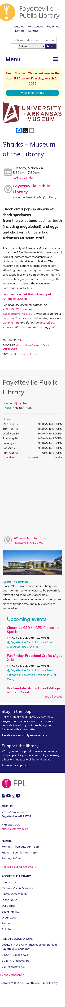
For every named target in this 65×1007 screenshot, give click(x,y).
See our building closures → (19, 866)
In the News (9, 899)
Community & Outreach (29, 345)
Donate (20, 30)
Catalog (19, 26)
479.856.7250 (12, 309)
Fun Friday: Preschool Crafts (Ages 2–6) (34, 658)
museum (23, 354)
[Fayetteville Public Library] (30, 12)
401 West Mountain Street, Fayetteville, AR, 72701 (31, 540)
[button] (55, 59)
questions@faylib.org (16, 313)
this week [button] (32, 457)
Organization (10, 917)
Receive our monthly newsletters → (26, 735)
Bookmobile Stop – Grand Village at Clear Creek (33, 690)
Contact (33, 30)
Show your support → (16, 765)
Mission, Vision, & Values (17, 888)
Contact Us (9, 882)
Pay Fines (52, 26)
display (33, 354)
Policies (7, 929)
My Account (35, 26)
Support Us (9, 923)
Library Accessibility (15, 894)
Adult (20, 340)
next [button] (57, 457)
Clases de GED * (33, 630)
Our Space (8, 905)
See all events (53, 696)
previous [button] (9, 457)
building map (11, 322)
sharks (14, 354)
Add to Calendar (23, 177)
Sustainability (10, 911)
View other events (32, 92)
